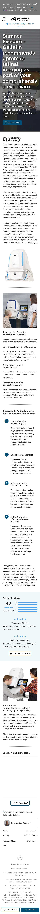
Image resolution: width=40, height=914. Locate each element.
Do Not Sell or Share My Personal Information (20, 902)
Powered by (16, 886)
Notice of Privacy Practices (13, 897)
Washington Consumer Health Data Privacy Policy (19, 900)
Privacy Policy (29, 897)
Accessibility (27, 892)
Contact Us (17, 892)
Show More (31, 831)
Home (9, 892)
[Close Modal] (36, 4)
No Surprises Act (29, 895)
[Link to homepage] (20, 19)
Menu (4, 21)
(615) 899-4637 (20, 875)
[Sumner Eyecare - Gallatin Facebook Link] (20, 858)
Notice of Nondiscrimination (12, 895)
